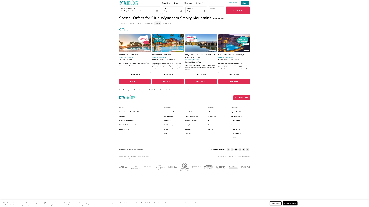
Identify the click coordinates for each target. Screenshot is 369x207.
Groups (210, 125)
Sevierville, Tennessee (126, 57)
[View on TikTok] (243, 149)
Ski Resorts (167, 120)
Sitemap (233, 138)
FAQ (209, 120)
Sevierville (186, 90)
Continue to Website (290, 203)
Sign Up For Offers (237, 112)
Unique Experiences (191, 116)
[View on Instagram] (239, 149)
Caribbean (187, 133)
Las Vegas (187, 129)
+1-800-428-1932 (218, 149)
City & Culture (168, 116)
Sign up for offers (241, 98)
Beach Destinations (190, 112)
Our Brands (212, 116)
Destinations (138, 90)
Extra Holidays (124, 90)
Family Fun (188, 125)
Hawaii (166, 133)
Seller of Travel (124, 129)
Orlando (166, 129)
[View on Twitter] (228, 149)
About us (211, 112)
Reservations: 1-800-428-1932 (129, 112)
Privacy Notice (235, 129)
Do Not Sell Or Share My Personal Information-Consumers (234, 156)
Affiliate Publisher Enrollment (129, 125)
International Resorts (171, 112)
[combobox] (138, 10)
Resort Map (166, 3)
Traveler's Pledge (236, 116)
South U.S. (163, 90)
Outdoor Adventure (190, 120)
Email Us (122, 116)
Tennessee (175, 90)
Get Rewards (187, 3)
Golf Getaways (169, 125)
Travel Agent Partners (126, 120)
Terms (233, 125)
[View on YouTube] (236, 149)
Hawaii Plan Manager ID (125, 158)
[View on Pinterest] (247, 149)
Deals (176, 3)
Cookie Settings (275, 203)
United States (151, 90)
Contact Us (199, 3)
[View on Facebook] (232, 149)
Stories (210, 129)
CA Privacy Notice (236, 133)
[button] (173, 10)
